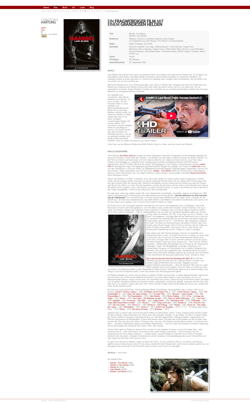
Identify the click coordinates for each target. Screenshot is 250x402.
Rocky (122, 309)
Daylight (116, 300)
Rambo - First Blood (118, 363)
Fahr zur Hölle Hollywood (178, 298)
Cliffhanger (195, 300)
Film (43, 30)
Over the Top (199, 303)
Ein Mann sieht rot (127, 155)
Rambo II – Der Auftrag (157, 305)
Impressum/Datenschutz (57, 400)
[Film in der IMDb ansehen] (44, 38)
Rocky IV (136, 305)
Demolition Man (177, 300)
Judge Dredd (158, 300)
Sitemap (44, 400)
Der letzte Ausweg (139, 309)
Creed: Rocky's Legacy (187, 292)
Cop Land (200, 298)
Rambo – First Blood (162, 171)
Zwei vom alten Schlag (137, 294)
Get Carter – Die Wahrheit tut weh (147, 298)
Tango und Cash (164, 303)
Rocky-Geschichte (198, 173)
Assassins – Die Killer (136, 300)
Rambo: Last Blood (118, 371)
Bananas (158, 309)
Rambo (177, 305)
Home (43, 28)
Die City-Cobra (119, 305)
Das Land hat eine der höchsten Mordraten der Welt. (168, 258)
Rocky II (144, 307)
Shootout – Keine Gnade (182, 294)
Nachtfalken (129, 307)
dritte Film (196, 166)
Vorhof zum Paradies (164, 307)
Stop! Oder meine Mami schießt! (121, 303)
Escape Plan (159, 294)
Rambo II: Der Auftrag (119, 365)
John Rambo (154, 296)
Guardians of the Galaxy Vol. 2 (157, 292)
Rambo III (182, 303)
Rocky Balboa (173, 296)
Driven (122, 298)
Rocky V (146, 303)
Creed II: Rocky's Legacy (126, 292)
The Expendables (134, 296)
